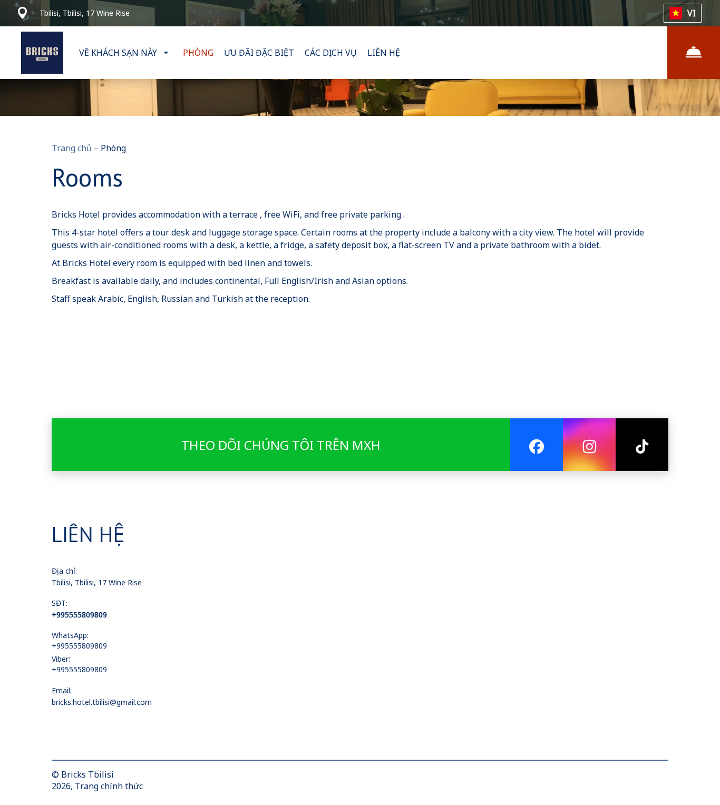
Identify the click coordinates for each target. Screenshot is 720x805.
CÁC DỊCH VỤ (331, 52)
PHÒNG (198, 52)
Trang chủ (73, 148)
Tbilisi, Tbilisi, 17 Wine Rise (97, 582)
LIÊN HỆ (383, 52)
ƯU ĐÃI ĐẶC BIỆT (259, 52)
